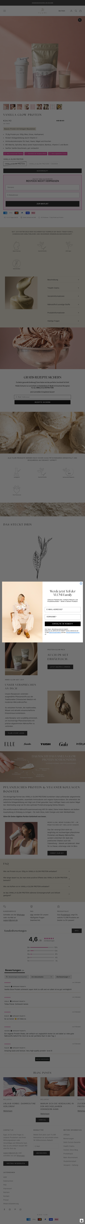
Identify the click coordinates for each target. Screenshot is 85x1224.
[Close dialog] (81, 583)
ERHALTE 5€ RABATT (62, 624)
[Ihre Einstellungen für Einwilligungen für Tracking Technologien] (81, 1220)
